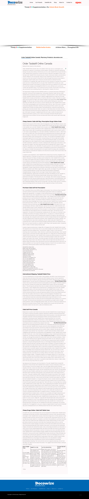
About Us (61, 2)
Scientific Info (48, 2)
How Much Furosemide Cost (60, 322)
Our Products (39, 2)
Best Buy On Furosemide (60, 194)
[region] (44, 27)
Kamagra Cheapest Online (60, 281)
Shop (55, 2)
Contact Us (69, 2)
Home (31, 2)
